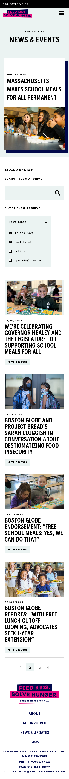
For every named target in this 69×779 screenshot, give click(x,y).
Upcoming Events (28, 260)
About (5, 24)
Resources (8, 63)
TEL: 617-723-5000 (34, 762)
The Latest (8, 43)
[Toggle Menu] (62, 13)
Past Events (24, 242)
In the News (24, 233)
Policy (20, 251)
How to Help (9, 33)
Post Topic (17, 221)
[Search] (57, 193)
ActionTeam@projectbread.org (34, 771)
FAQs (4, 53)
